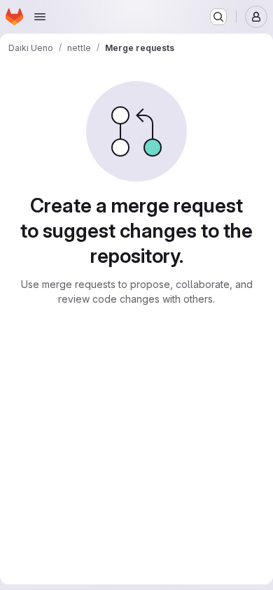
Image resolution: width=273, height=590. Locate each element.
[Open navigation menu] (40, 17)
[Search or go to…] (218, 16)
